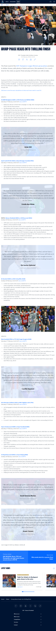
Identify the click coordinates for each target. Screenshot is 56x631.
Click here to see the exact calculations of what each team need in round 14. (21, 90)
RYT (2, 4)
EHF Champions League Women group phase (31, 66)
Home (3, 599)
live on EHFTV (23, 101)
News (18, 1)
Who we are (16, 614)
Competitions (17, 619)
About (7, 1)
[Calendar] (50, 2)
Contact (16, 625)
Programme (13, 1)
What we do (16, 616)
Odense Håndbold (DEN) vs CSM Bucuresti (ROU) (18, 218)
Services (16, 622)
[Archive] (54, 2)
